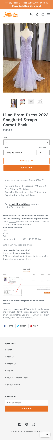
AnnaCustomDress (25, 431)
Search (8, 350)
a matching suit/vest (19, 204)
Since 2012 (37, 431)
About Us (9, 356)
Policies (9, 370)
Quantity (42, 148)
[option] (13, 103)
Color (5, 148)
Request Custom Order (16, 377)
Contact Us (10, 363)
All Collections (12, 384)
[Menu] (48, 14)
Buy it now (26, 168)
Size (5, 137)
